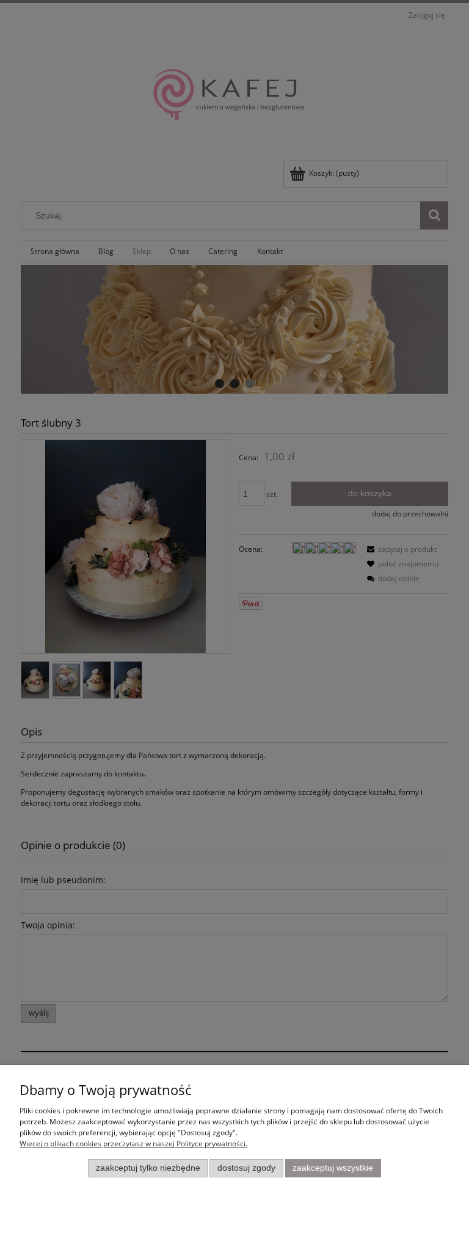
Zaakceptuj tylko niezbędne (148, 1168)
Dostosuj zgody (246, 1168)
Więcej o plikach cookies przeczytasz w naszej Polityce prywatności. (133, 1143)
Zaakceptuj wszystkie (333, 1168)
